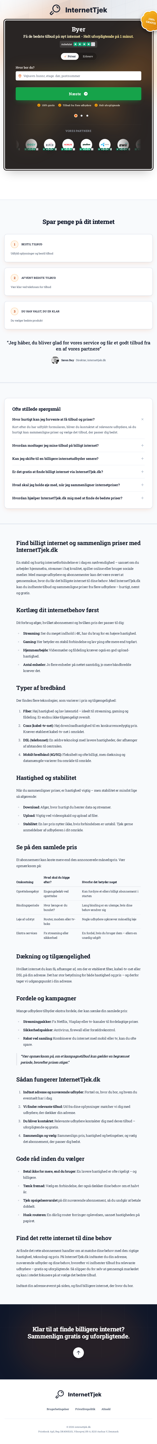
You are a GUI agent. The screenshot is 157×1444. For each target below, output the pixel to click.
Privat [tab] (72, 56)
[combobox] (78, 75)
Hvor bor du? (25, 67)
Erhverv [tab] (88, 56)
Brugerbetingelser (58, 1409)
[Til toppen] (78, 1352)
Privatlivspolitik (85, 1409)
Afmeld (105, 1409)
